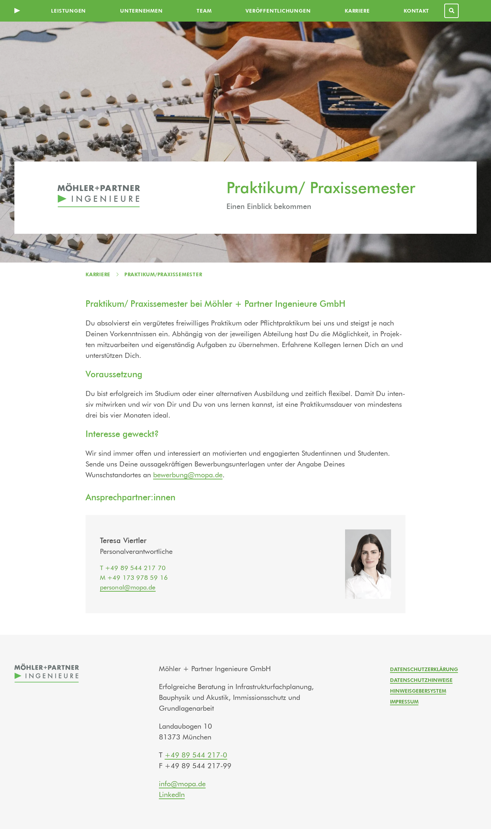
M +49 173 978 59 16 (134, 578)
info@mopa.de (182, 784)
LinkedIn (172, 794)
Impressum (404, 702)
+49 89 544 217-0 (196, 755)
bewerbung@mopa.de (187, 475)
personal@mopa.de (128, 587)
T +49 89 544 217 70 (133, 568)
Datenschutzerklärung (424, 669)
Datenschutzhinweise (421, 680)
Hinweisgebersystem (418, 691)
